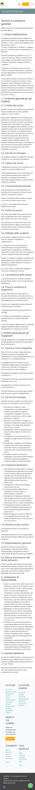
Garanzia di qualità (10, 694)
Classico (22, 755)
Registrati (10, 739)
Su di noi (9, 689)
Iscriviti (25, 4)
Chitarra (8, 756)
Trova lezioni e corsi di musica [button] (12, 11)
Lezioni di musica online (23, 697)
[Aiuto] (19, 4)
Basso (8, 750)
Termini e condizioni (9, 709)
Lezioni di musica (22, 693)
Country (22, 757)
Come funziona (11, 691)
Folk (20, 761)
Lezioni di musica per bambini (23, 703)
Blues (21, 753)
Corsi (7, 698)
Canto (8, 754)
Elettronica (23, 759)
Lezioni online (10, 700)
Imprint (8, 712)
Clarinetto (9, 758)
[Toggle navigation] (32, 4)
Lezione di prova (9, 703)
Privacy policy (10, 706)
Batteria (8, 752)
